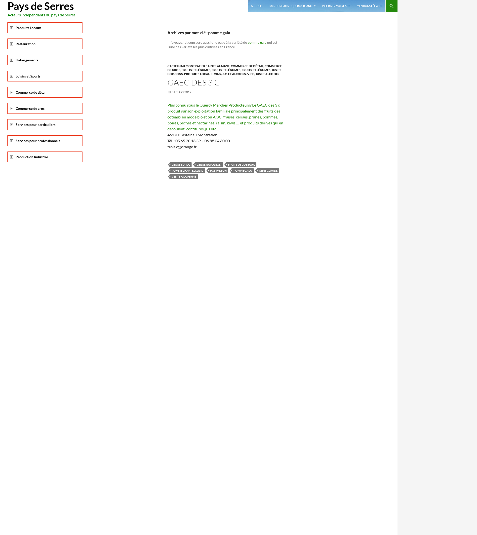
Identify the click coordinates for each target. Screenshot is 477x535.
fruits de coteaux (241, 164)
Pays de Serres (40, 6)
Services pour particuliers (35, 124)
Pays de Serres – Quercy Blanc (290, 5)
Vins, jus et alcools (230, 74)
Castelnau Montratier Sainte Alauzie (198, 66)
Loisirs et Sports (28, 76)
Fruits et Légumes (256, 70)
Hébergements (27, 60)
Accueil (256, 5)
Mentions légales (369, 5)
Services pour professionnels (38, 141)
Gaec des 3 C (193, 82)
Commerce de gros (30, 108)
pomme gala (257, 42)
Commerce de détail (247, 66)
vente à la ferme (184, 176)
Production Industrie (32, 157)
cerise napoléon (209, 164)
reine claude (268, 170)
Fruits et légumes (196, 70)
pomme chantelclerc (187, 170)
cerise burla (181, 164)
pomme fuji (218, 170)
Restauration (26, 44)
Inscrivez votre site (336, 5)
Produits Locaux (198, 74)
